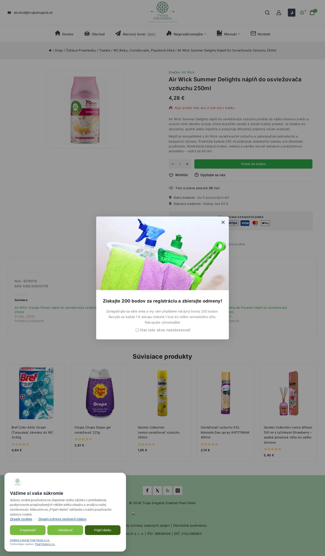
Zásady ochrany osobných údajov (62, 519)
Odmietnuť (65, 530)
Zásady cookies (21, 519)
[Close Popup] (223, 222)
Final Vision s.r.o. (45, 544)
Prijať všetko (102, 530)
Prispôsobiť (28, 530)
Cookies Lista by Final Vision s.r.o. (30, 540)
